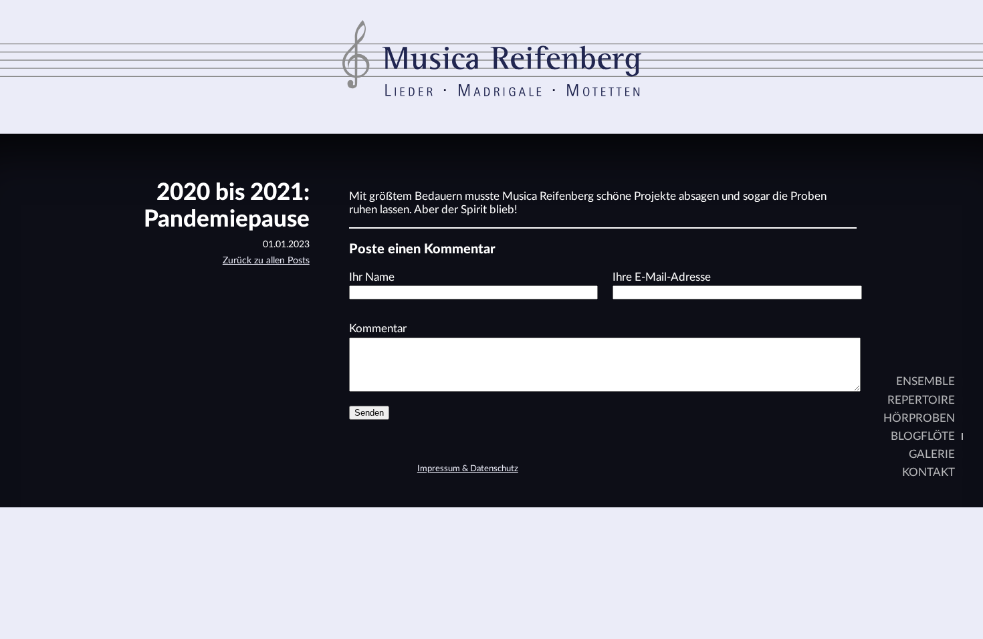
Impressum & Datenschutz (467, 469)
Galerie (932, 454)
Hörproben (919, 418)
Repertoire (921, 400)
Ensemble (925, 381)
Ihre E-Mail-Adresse (662, 277)
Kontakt (928, 472)
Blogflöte (923, 436)
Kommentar (378, 328)
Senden (369, 413)
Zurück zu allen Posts (266, 260)
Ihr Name (372, 277)
